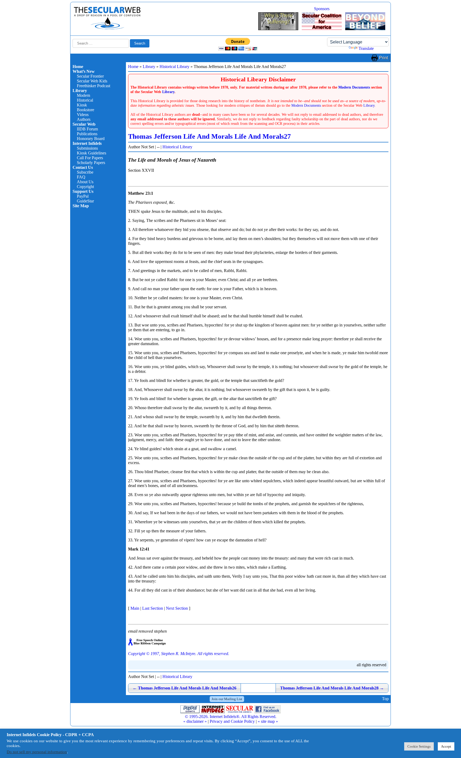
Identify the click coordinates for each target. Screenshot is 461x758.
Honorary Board (91, 138)
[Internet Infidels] (107, 28)
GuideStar (85, 201)
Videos (83, 114)
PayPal (83, 196)
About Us (85, 181)
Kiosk (82, 105)
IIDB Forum (87, 129)
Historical (85, 100)
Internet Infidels (87, 143)
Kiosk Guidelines (91, 153)
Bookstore (85, 109)
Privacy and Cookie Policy (232, 721)
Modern (83, 95)
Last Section (152, 608)
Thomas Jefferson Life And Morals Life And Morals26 (184, 688)
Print (383, 57)
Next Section (177, 608)
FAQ (81, 177)
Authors (83, 119)
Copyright (85, 186)
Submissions (87, 148)
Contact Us (83, 167)
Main (134, 608)
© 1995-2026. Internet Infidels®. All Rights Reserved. (230, 716)
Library (80, 90)
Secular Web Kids (92, 81)
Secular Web (84, 124)
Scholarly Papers (91, 162)
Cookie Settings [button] (419, 746)
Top (385, 699)
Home (78, 66)
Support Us (83, 191)
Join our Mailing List (227, 699)
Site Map (81, 206)
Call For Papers (90, 157)
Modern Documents (354, 87)
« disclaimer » (195, 721)
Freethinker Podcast (93, 85)
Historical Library (174, 66)
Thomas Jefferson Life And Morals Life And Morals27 (209, 136)
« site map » (268, 721)
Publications (87, 133)
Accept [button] (446, 746)
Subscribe (85, 172)
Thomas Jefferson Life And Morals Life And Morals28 (332, 688)
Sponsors (321, 8)
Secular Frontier (90, 76)
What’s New (84, 71)
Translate (366, 48)
